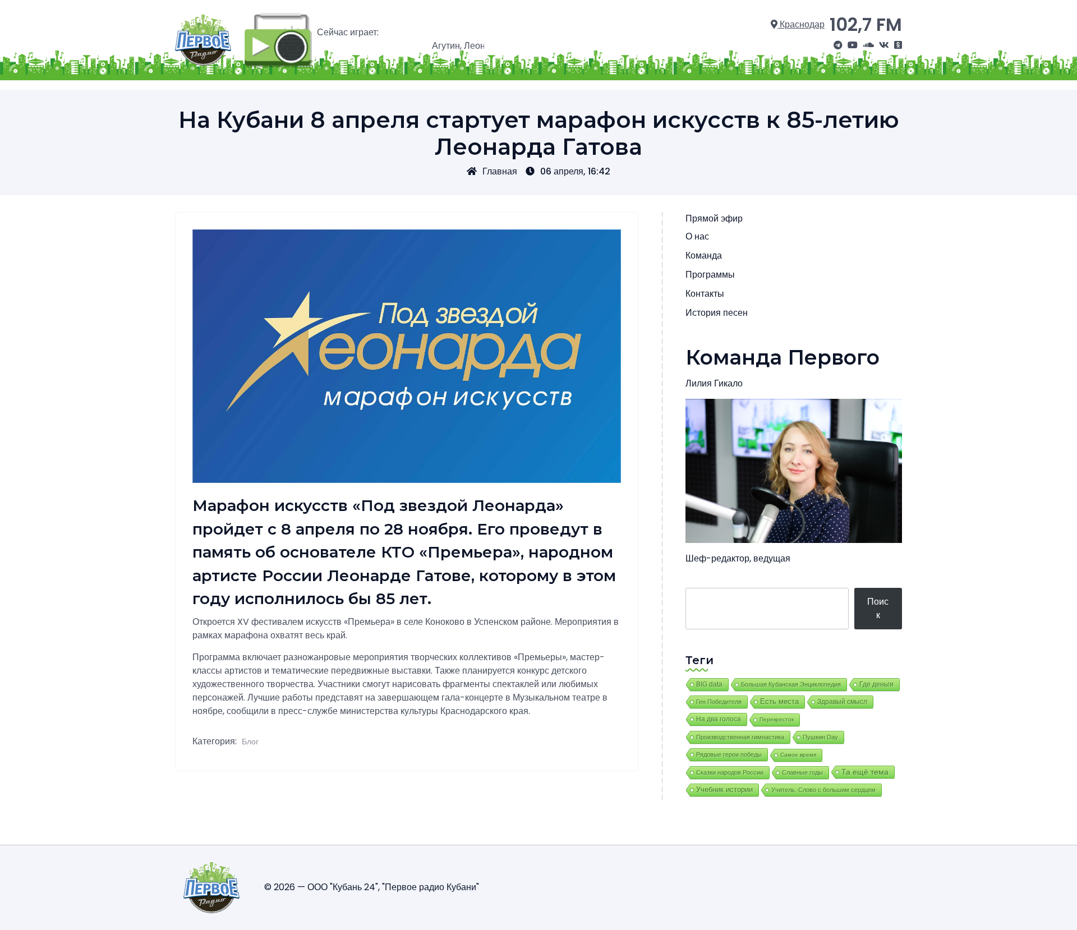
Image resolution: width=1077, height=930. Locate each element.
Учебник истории (724, 789)
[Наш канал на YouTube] (853, 45)
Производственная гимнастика (740, 737)
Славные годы (802, 772)
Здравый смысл (842, 702)
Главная (499, 171)
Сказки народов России (729, 772)
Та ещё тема (865, 771)
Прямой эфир (714, 218)
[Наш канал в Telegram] (838, 45)
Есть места (779, 702)
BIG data (709, 684)
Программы (710, 274)
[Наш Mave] (868, 45)
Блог (250, 741)
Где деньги (876, 684)
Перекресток (777, 719)
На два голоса (718, 718)
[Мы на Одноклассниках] (898, 45)
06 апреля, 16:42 (575, 171)
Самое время (798, 755)
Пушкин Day (820, 737)
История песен (716, 312)
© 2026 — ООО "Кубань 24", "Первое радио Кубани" (371, 887)
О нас (697, 236)
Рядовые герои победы (729, 754)
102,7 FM (866, 24)
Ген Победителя (719, 701)
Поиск (878, 608)
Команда (703, 255)
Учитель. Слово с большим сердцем (823, 789)
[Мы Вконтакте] (884, 45)
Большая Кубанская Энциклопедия (791, 684)
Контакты (704, 293)
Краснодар (801, 24)
